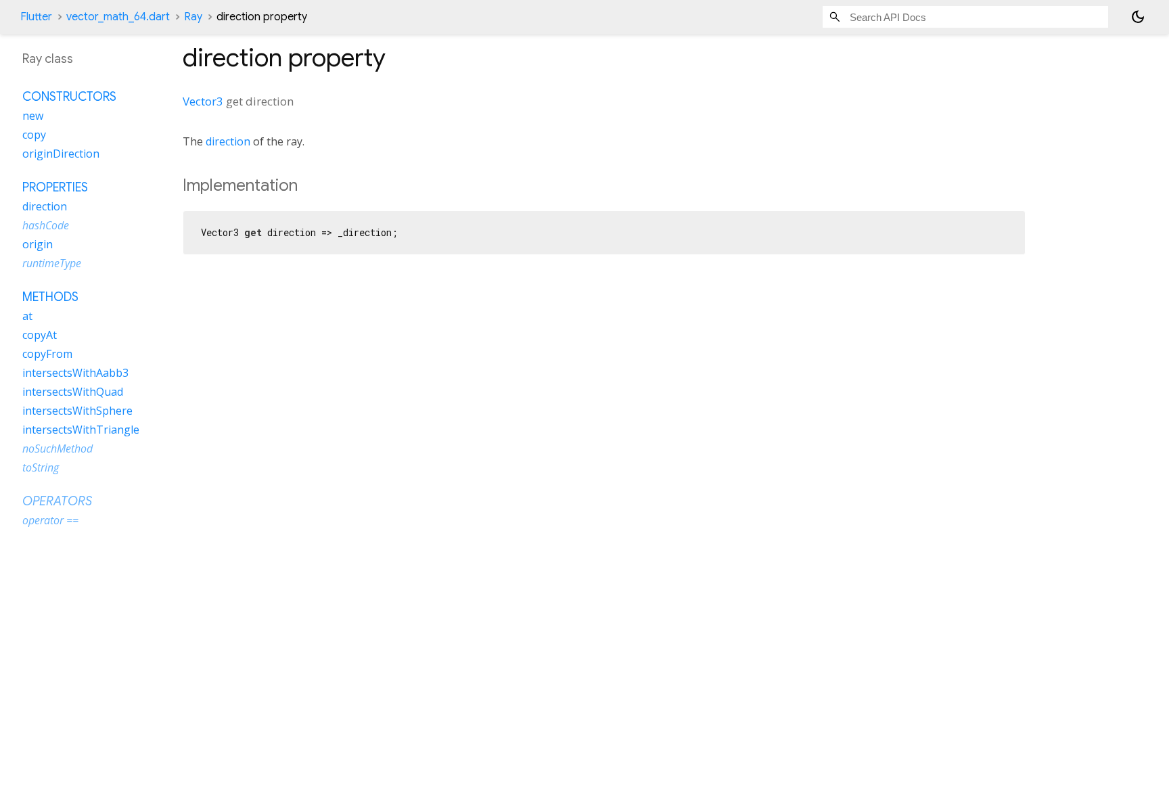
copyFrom (47, 353)
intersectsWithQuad (72, 391)
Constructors (69, 96)
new (32, 115)
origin (37, 244)
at (27, 315)
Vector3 (203, 101)
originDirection (60, 153)
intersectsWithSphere (77, 410)
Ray (193, 17)
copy (34, 134)
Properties (55, 187)
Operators (57, 501)
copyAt (39, 334)
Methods (50, 297)
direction (228, 141)
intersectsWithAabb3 (75, 372)
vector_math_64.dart (118, 17)
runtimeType (51, 263)
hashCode (45, 225)
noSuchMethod (57, 448)
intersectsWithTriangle (80, 429)
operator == (50, 520)
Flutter (36, 17)
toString (40, 467)
